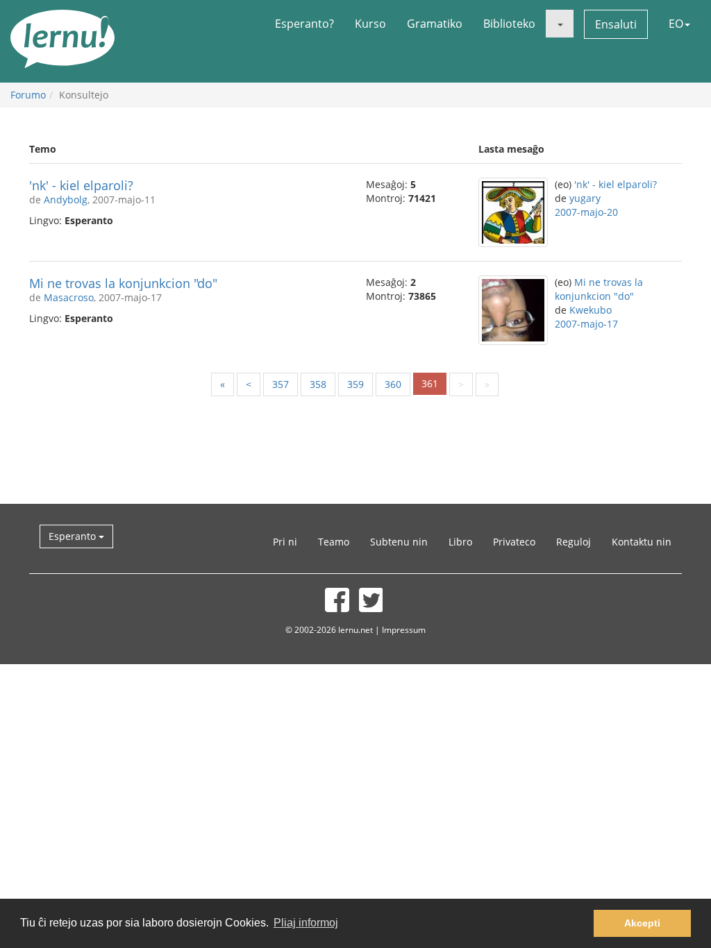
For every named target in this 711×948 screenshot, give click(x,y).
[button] (560, 23)
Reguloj (573, 541)
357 (280, 384)
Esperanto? (304, 23)
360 (393, 384)
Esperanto (74, 536)
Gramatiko (434, 23)
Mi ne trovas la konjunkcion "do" (123, 283)
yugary (585, 198)
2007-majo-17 (586, 323)
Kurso (370, 23)
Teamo (333, 541)
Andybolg (65, 199)
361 (429, 383)
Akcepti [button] (642, 923)
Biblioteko (509, 23)
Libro (460, 541)
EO (676, 23)
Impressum (404, 629)
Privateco (514, 541)
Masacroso (69, 297)
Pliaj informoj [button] (306, 923)
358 (318, 384)
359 (355, 384)
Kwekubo (590, 309)
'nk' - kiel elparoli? (81, 185)
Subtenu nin (399, 541)
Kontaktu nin (641, 541)
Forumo (28, 94)
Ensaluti (616, 24)
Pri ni (285, 541)
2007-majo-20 (586, 212)
